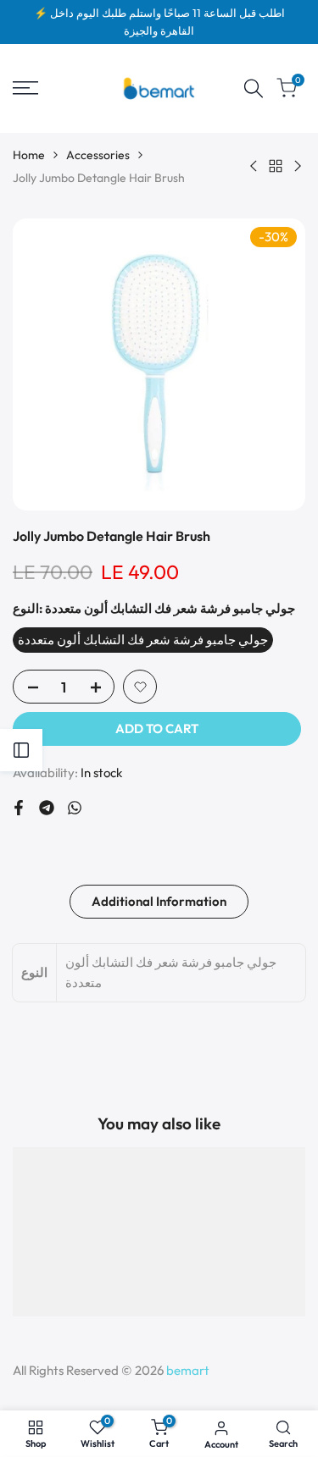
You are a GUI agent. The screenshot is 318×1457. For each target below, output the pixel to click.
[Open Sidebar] (21, 750)
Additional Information (159, 901)
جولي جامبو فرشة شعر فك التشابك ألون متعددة (143, 640)
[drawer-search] (253, 88)
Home (29, 155)
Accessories (98, 155)
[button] (140, 687)
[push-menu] (25, 88)
